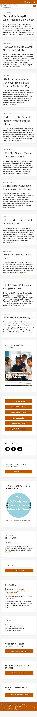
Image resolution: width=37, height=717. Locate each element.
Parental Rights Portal (18, 423)
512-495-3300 (19, 589)
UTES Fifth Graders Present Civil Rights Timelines (17, 154)
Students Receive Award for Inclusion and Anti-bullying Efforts (17, 120)
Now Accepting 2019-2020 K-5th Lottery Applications (18, 48)
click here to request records (19, 651)
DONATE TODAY (18, 471)
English (9, 542)
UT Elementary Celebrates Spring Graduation (17, 286)
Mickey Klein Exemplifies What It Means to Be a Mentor (18, 17)
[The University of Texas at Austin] (29, 2)
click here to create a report (19, 673)
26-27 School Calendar (18, 401)
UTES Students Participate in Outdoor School (18, 221)
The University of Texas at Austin (12, 705)
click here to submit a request (19, 695)
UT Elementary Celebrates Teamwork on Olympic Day (17, 187)
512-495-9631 (12, 593)
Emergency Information (8, 707)
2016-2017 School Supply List (18, 317)
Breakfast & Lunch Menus (18, 407)
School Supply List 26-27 (18, 412)
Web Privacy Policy (11, 709)
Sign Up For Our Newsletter (18, 429)
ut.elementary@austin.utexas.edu (19, 591)
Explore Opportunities (19, 570)
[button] (34, 5)
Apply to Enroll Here (18, 418)
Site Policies (19, 707)
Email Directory (15, 596)
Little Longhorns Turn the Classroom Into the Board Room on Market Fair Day (16, 82)
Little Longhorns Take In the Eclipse (17, 256)
